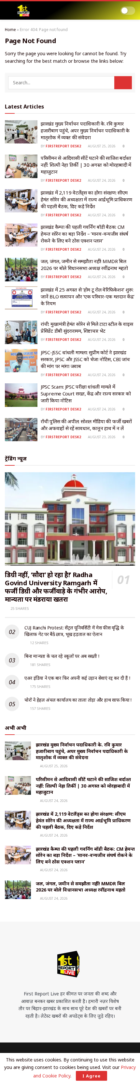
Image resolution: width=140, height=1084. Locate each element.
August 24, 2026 (101, 180)
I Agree (91, 1076)
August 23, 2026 (101, 437)
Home (10, 29)
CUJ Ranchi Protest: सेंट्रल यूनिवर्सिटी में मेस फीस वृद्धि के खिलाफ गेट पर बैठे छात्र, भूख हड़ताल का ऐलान (74, 631)
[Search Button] (123, 82)
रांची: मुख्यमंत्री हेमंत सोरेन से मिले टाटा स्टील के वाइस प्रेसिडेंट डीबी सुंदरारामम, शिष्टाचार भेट (87, 327)
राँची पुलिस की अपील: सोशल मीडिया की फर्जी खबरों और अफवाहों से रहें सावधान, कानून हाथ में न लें (86, 424)
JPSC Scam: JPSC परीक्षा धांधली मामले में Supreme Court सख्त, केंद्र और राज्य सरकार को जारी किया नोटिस (86, 393)
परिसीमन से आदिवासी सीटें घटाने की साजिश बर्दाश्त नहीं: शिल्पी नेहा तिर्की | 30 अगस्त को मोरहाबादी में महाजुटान (86, 165)
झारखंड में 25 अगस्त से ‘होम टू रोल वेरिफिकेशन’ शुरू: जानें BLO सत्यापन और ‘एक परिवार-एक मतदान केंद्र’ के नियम (87, 296)
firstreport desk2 (63, 146)
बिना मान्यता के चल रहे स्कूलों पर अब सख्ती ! (61, 656)
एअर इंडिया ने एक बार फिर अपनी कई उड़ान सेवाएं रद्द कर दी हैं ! (77, 678)
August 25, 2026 (101, 146)
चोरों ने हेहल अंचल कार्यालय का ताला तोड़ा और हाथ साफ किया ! (78, 700)
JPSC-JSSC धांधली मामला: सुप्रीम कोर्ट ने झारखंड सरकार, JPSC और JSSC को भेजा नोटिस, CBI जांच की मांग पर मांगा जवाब (85, 359)
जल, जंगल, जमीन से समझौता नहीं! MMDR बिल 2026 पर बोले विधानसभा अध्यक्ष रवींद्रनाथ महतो (84, 264)
